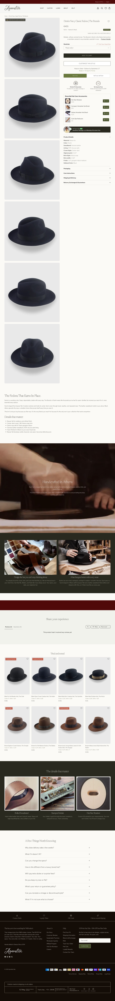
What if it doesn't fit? (33, 854)
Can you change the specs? (36, 860)
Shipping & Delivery (70, 178)
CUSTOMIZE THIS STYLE (87, 63)
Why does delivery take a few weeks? (39, 847)
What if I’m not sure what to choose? (39, 899)
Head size (67, 44)
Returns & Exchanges (69, 938)
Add (107, 101)
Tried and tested (58, 654)
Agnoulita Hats (12, 969)
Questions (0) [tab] (17, 627)
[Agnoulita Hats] (12, 8)
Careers (49, 949)
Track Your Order (68, 944)
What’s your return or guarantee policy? (40, 886)
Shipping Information (69, 935)
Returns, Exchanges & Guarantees (74, 182)
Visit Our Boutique (52, 946)
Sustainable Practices (53, 938)
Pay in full (75, 75)
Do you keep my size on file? (36, 880)
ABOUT (66, 8)
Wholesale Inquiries (52, 941)
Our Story (49, 932)
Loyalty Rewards (68, 949)
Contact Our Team (68, 952)
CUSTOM (49, 8)
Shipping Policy (82, 974)
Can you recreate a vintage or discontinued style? (44, 893)
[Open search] (88, 626)
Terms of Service (73, 974)
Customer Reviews (52, 935)
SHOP (42, 8)
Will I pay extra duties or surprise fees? (40, 873)
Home (5, 16)
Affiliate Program (51, 944)
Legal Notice (107, 974)
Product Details (68, 137)
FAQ (64, 941)
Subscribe (84, 946)
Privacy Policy (99, 974)
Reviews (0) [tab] (8, 627)
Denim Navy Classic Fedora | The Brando (18, 16)
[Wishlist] (106, 8)
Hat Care (65, 946)
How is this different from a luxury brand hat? (42, 867)
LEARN (58, 8)
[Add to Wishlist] (108, 21)
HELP (73, 8)
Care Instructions (69, 173)
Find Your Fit (67, 932)
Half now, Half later (98, 75)
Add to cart (87, 55)
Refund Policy (91, 974)
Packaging (67, 168)
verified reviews (67, 2)
